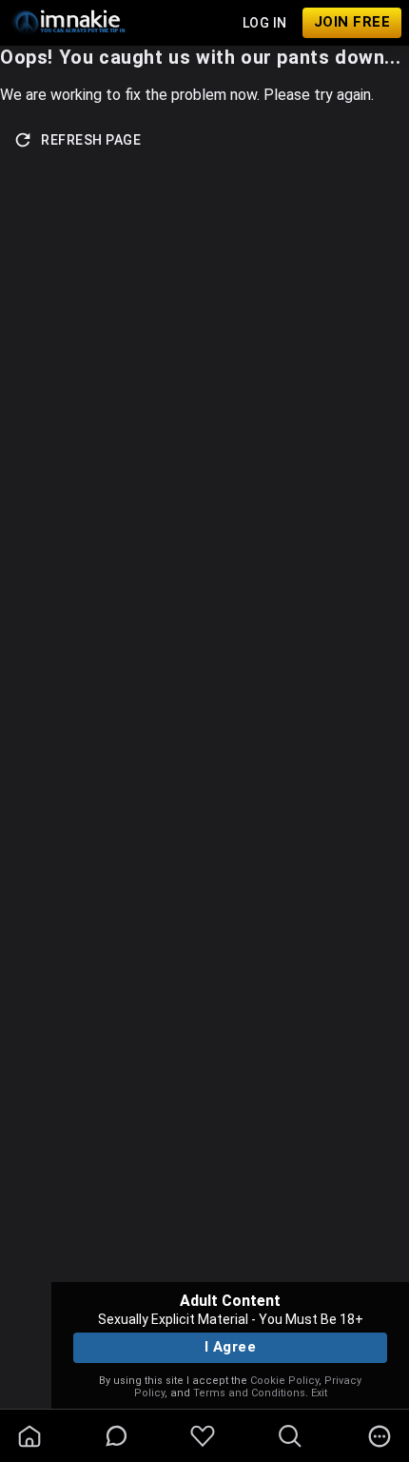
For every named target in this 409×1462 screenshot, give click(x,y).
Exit (319, 1393)
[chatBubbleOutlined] (116, 1436)
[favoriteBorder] (202, 1436)
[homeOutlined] (29, 1436)
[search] (290, 1436)
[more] (379, 1436)
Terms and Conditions (249, 1393)
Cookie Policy (284, 1380)
